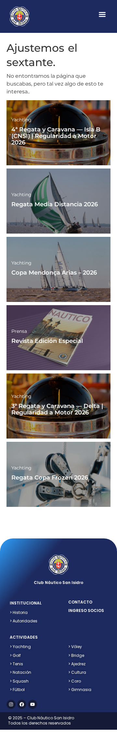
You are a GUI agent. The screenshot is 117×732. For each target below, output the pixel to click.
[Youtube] (32, 704)
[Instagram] (11, 704)
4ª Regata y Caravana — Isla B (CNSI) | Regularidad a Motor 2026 (55, 136)
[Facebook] (21, 704)
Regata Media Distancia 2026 (54, 204)
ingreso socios (86, 610)
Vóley (75, 646)
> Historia (19, 612)
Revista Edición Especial (47, 341)
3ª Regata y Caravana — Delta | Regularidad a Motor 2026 (57, 409)
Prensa (19, 331)
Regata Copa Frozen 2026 (49, 477)
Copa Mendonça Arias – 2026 (54, 272)
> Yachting (20, 646)
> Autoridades (23, 621)
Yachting (21, 120)
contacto (80, 602)
